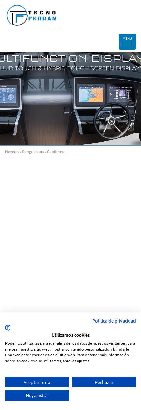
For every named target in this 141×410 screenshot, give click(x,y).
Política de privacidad (114, 321)
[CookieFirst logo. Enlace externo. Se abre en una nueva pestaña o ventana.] (7, 328)
